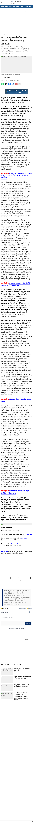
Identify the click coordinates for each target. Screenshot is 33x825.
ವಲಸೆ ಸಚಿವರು (15, 584)
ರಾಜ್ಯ (2, 6)
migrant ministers (6, 584)
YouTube (24, 538)
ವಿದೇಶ (22, 6)
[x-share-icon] (6, 85)
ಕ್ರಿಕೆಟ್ (18, 6)
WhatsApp (28, 534)
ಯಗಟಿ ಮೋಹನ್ (5, 77)
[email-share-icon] (16, 85)
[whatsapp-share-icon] (2, 85)
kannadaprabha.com (19, 594)
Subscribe (4, 551)
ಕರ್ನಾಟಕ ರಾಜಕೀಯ (16, 578)
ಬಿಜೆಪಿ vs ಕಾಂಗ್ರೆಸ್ (26, 581)
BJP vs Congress (26, 578)
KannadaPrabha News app (20, 544)
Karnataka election (6, 581)
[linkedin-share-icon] (13, 85)
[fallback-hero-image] (7, 671)
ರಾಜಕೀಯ (12, 6)
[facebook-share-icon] (9, 85)
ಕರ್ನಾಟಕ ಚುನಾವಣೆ (16, 581)
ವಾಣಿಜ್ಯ (27, 6)
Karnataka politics (6, 578)
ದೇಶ (6, 6)
